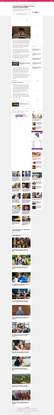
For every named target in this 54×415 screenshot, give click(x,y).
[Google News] (29, 413)
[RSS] (27, 413)
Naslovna (14, 4)
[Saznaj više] (41, 111)
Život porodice (19, 4)
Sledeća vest (27, 108)
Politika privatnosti (32, 411)
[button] (29, 12)
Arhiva (37, 411)
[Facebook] (24, 413)
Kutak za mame (14, 112)
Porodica (16, 4)
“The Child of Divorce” (21, 54)
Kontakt (24, 411)
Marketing (35, 411)
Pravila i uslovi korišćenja (21, 411)
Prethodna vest (16, 108)
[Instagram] (26, 413)
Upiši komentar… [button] (16, 232)
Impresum (17, 411)
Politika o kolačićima (28, 411)
